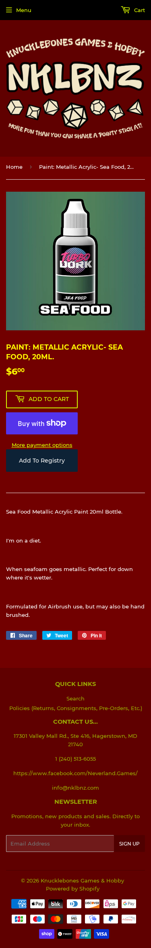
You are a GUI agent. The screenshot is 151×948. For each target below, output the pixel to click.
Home (14, 167)
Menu (23, 10)
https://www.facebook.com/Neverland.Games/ (75, 773)
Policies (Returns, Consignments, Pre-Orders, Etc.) (75, 708)
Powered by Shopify (72, 888)
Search (75, 698)
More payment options (42, 445)
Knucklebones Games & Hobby (82, 880)
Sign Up (129, 844)
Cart (138, 10)
